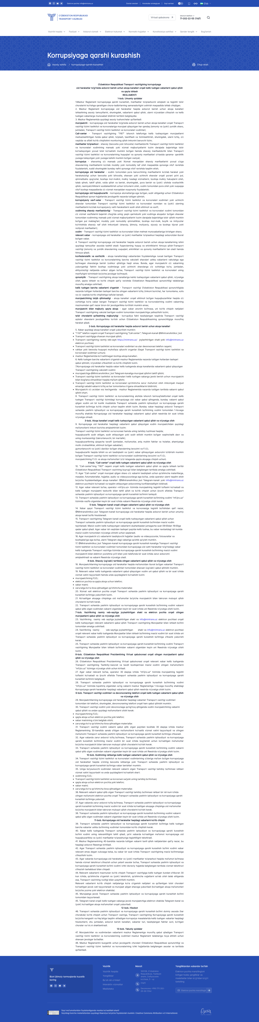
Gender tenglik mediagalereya (196, 100)
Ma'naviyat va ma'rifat (60, 131)
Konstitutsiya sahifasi (163, 31)
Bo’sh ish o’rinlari (58, 85)
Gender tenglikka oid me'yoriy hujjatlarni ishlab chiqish (196, 93)
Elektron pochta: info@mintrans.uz (80, 3)
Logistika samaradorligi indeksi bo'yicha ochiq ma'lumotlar (122, 72)
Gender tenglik (187, 31)
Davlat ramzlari (132, 3)
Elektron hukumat (113, 31)
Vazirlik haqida (55, 31)
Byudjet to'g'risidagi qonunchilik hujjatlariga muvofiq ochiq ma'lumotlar (65, 121)
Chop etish (202, 64)
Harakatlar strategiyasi (151, 3)
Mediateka (108, 988)
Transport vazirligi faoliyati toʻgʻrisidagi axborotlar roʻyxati (100, 78)
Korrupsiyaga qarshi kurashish (64, 103)
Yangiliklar (108, 975)
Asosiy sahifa (59, 64)
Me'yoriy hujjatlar (58, 79)
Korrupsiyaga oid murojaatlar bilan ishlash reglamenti (64, 111)
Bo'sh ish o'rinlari (111, 980)
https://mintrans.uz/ (127, 339)
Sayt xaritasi (169, 3)
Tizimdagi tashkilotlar (60, 73)
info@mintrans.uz (175, 339)
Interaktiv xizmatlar (113, 984)
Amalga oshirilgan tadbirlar (195, 85)
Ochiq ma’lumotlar (58, 97)
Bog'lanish (206, 31)
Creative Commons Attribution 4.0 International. (156, 1013)
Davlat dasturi (57, 91)
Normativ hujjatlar (137, 31)
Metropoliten (77, 73)
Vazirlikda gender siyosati (194, 73)
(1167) (143, 983)
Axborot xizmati (90, 31)
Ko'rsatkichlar (188, 79)
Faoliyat (72, 31)
